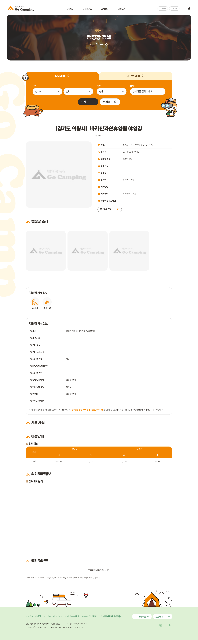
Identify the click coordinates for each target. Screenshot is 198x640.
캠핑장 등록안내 (72, 616)
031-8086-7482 (131, 152)
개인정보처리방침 (33, 616)
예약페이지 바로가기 (131, 194)
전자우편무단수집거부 (53, 616)
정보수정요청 (105, 209)
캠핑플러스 (87, 9)
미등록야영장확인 (89, 616)
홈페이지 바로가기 (130, 180)
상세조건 (107, 101)
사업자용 (174, 9)
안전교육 (121, 9)
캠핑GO (69, 9)
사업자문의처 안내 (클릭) (110, 616)
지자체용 (162, 9)
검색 (183, 8)
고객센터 (105, 9)
